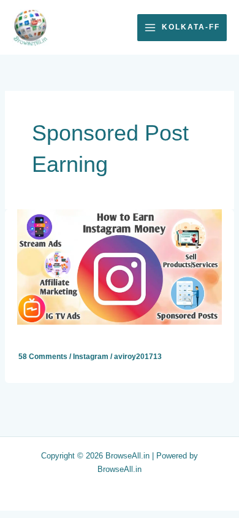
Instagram (90, 356)
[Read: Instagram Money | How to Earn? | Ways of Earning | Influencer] (119, 266)
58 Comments (42, 356)
